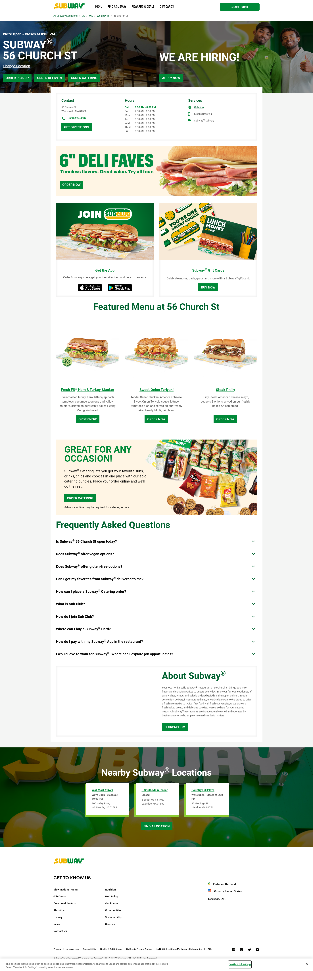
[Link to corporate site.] (68, 872)
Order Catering (84, 78)
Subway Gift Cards (208, 270)
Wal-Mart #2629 (102, 790)
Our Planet (111, 903)
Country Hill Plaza (202, 790)
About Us (58, 910)
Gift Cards (167, 6)
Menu (98, 6)
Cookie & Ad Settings (111, 949)
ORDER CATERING (80, 498)
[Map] (105, 701)
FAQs (209, 949)
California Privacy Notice (139, 949)
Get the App (104, 270)
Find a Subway (117, 6)
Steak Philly (225, 389)
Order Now (71, 185)
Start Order (239, 7)
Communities (113, 910)
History (57, 917)
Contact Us (60, 931)
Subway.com (175, 727)
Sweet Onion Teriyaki (156, 389)
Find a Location (156, 826)
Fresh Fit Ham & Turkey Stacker (87, 389)
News (56, 924)
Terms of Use (72, 949)
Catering (199, 107)
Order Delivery (50, 78)
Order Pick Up (17, 78)
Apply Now (171, 78)
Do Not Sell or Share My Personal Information (179, 949)
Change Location (16, 66)
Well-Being (111, 896)
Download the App (64, 903)
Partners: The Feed (224, 884)
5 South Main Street (155, 790)
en (216, 899)
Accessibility (89, 949)
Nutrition (110, 889)
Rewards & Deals (143, 6)
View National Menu (65, 889)
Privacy (57, 949)
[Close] (307, 964)
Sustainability (113, 917)
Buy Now (208, 287)
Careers (110, 924)
